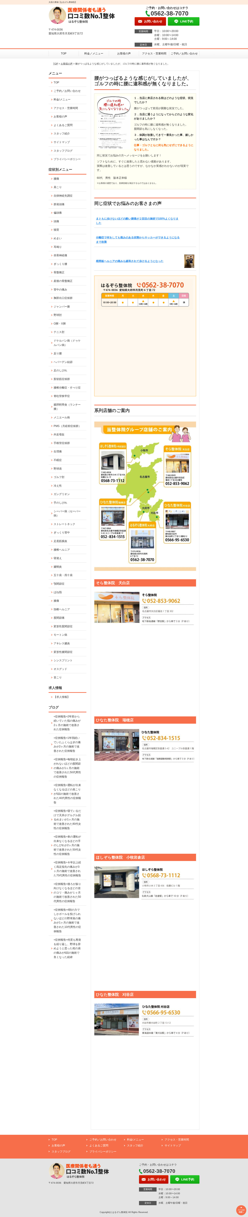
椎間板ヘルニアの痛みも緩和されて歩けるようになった (129, 261)
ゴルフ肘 (59, 477)
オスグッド (60, 669)
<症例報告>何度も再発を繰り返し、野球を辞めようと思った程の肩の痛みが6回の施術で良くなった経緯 (67, 948)
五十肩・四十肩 (63, 575)
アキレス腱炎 (62, 643)
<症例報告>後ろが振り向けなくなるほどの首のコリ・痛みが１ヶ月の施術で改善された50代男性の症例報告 (67, 893)
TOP (63, 53)
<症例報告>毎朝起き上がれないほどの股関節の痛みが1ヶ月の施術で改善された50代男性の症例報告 (67, 768)
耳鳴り (58, 246)
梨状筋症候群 (62, 379)
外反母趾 (59, 434)
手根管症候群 (62, 443)
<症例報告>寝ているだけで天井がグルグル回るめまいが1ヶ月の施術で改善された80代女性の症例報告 (67, 819)
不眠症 (58, 460)
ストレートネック (64, 524)
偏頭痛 (58, 212)
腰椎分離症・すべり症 (67, 387)
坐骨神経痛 (60, 255)
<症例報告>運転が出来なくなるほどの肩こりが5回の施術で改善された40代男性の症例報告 (67, 794)
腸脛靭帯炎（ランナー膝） (67, 406)
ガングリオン (62, 494)
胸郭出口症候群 (63, 298)
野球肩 (58, 468)
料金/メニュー (62, 99)
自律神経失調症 (63, 195)
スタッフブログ (63, 150)
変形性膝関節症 (63, 652)
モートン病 (60, 634)
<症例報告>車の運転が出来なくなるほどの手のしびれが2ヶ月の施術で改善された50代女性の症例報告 (67, 845)
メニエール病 (62, 417)
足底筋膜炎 (60, 541)
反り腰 (58, 353)
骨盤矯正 (59, 272)
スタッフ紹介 (62, 133)
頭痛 (56, 221)
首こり (58, 677)
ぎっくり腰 (60, 264)
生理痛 (58, 451)
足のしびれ (60, 370)
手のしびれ (60, 502)
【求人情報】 (62, 697)
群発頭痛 (59, 204)
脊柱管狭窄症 (62, 396)
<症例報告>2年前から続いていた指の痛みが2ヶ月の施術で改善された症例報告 (67, 723)
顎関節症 (59, 583)
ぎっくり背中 (62, 532)
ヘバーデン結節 (63, 362)
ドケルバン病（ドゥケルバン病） (67, 342)
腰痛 (56, 178)
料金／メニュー (93, 53)
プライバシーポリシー (67, 159)
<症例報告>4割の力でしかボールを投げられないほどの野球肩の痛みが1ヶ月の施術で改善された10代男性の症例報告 (67, 920)
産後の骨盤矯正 (63, 281)
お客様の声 (124, 53)
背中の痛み (60, 289)
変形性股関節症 (63, 626)
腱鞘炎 (58, 566)
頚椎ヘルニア (62, 609)
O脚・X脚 (60, 323)
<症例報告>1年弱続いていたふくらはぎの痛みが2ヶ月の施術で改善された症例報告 (67, 744)
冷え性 (58, 485)
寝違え (58, 558)
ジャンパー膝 (62, 306)
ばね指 (58, 592)
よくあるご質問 (63, 125)
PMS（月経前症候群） (67, 426)
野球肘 (58, 315)
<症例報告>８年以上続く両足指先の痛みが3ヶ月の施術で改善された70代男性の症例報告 (67, 869)
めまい (58, 238)
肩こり (58, 187)
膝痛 (56, 600)
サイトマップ (62, 142)
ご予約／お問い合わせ (184, 53)
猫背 (56, 229)
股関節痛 (59, 617)
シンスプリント (63, 660)
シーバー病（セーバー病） (67, 513)
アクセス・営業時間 (154, 53)
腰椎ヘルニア (62, 549)
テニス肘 (59, 332)
